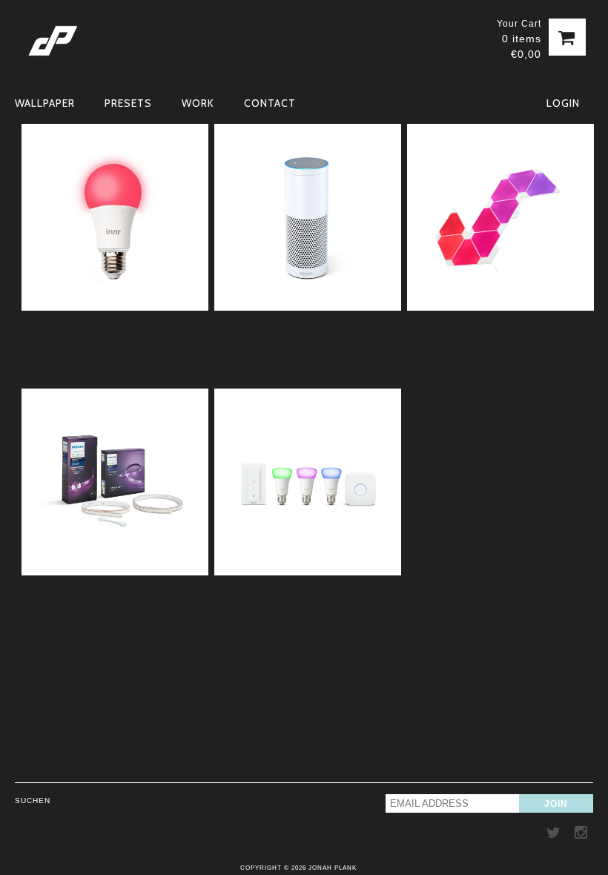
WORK (198, 103)
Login (563, 103)
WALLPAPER (45, 103)
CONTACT (270, 103)
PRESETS (128, 103)
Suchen (32, 800)
